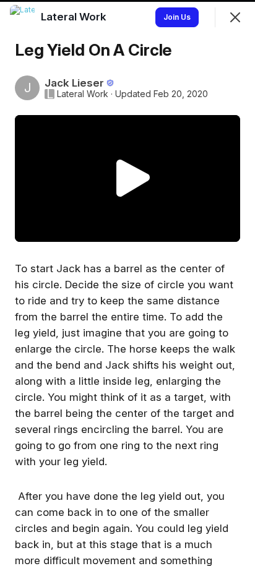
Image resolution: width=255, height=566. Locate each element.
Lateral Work (82, 94)
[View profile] (22, 17)
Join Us (177, 17)
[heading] (75, 16)
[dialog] (127, 283)
